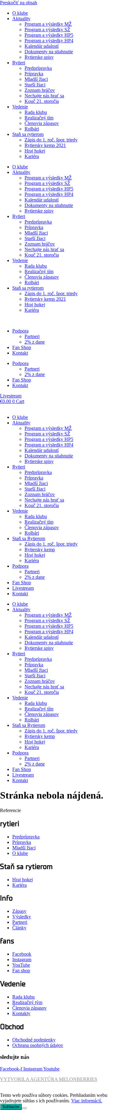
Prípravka (34, 73)
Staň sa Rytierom (28, 538)
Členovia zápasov (42, 123)
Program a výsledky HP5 (49, 35)
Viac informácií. (86, 1100)
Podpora (20, 330)
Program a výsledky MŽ (48, 24)
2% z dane (35, 341)
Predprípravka (38, 68)
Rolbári (32, 128)
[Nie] (24, 1108)
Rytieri (18, 62)
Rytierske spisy (39, 57)
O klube (20, 13)
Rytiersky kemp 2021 (45, 145)
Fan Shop (21, 347)
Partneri (32, 336)
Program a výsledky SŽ (47, 29)
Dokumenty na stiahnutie (49, 51)
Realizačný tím (39, 117)
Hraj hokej (35, 150)
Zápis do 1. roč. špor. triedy (51, 139)
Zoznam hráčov (40, 90)
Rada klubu (36, 112)
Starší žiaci (35, 84)
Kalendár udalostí (42, 46)
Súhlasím (10, 1106)
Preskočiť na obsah (18, 2)
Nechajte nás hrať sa (44, 95)
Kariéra (32, 156)
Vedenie (20, 106)
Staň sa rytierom (28, 134)
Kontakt (20, 353)
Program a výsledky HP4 (49, 40)
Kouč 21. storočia (42, 101)
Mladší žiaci (36, 79)
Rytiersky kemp (40, 549)
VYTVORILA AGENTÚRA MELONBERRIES (48, 1079)
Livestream (23, 588)
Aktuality (21, 18)
